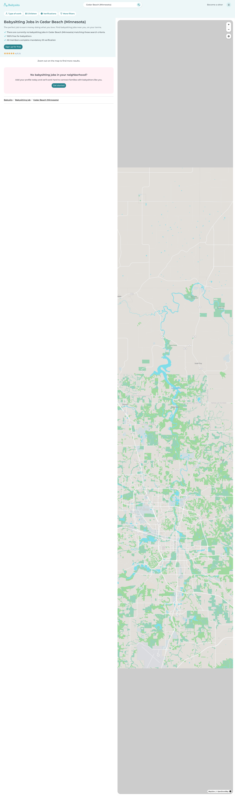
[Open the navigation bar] (228, 4)
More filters (69, 13)
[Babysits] (12, 5)
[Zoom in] (228, 24)
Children (32, 13)
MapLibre (211, 791)
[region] (175, 407)
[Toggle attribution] (230, 791)
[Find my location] (228, 36)
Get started (59, 85)
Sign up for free (13, 47)
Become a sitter (215, 5)
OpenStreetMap (222, 791)
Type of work (14, 13)
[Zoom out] (228, 29)
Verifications (49, 13)
